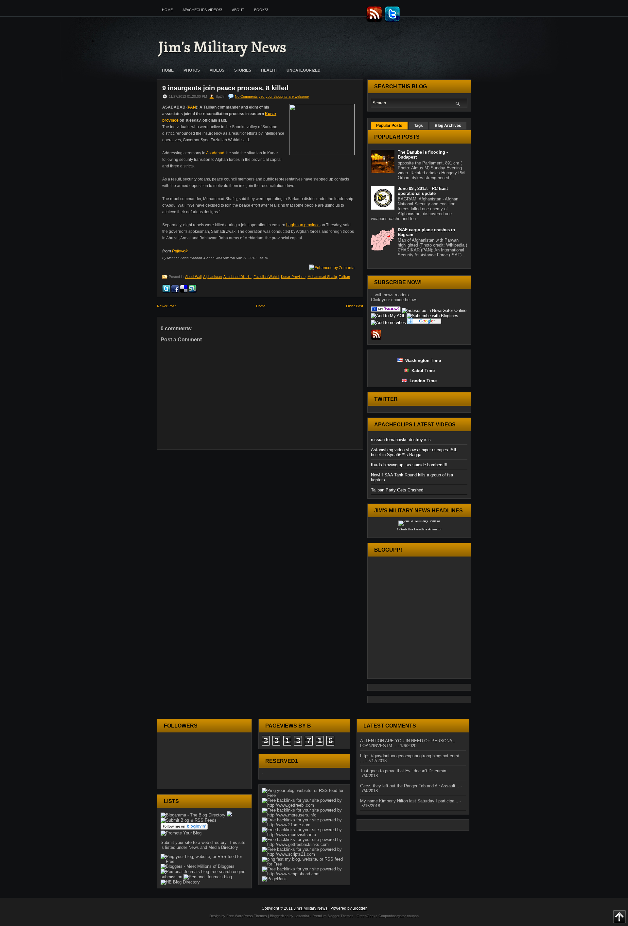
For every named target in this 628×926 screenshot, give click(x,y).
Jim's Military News (222, 47)
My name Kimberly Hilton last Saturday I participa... (409, 800)
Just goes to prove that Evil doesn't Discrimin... (405, 770)
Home (167, 10)
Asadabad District (237, 277)
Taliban (344, 277)
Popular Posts (389, 125)
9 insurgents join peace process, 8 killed (225, 88)
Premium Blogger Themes (333, 916)
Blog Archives (448, 125)
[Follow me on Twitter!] (392, 21)
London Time (422, 380)
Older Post (354, 306)
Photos (191, 70)
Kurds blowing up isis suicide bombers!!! (409, 464)
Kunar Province (293, 277)
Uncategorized (304, 70)
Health (269, 70)
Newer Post (166, 306)
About (238, 10)
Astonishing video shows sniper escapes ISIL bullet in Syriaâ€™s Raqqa (414, 452)
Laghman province (303, 225)
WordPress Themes (251, 916)
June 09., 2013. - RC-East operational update (423, 191)
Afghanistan (212, 277)
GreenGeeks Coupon (374, 916)
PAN (192, 107)
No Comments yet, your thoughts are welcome (272, 96)
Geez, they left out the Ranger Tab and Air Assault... (409, 785)
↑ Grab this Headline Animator (419, 529)
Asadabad (215, 153)
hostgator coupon (405, 916)
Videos (217, 70)
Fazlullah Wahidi (266, 277)
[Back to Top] (619, 917)
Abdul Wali (193, 277)
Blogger (360, 908)
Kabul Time (422, 370)
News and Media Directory (213, 847)
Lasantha (301, 916)
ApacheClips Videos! (202, 10)
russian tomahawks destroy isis (401, 439)
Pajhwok (180, 251)
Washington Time (422, 360)
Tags (418, 125)
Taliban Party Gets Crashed (397, 490)
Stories (242, 70)
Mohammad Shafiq (322, 277)
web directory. (214, 842)
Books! (261, 10)
